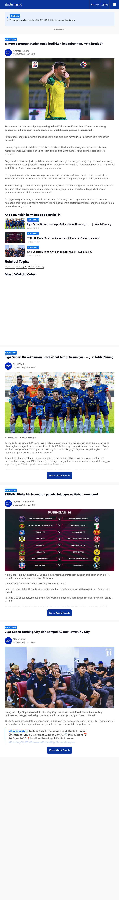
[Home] (13, 4)
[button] (7, 17)
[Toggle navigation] (114, 4)
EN (97, 4)
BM (92, 4)
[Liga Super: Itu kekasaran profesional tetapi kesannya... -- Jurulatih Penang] (15, 223)
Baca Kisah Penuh (59, 475)
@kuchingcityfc (18, 731)
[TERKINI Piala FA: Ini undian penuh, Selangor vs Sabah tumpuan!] (15, 237)
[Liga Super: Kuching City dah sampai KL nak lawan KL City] (15, 251)
